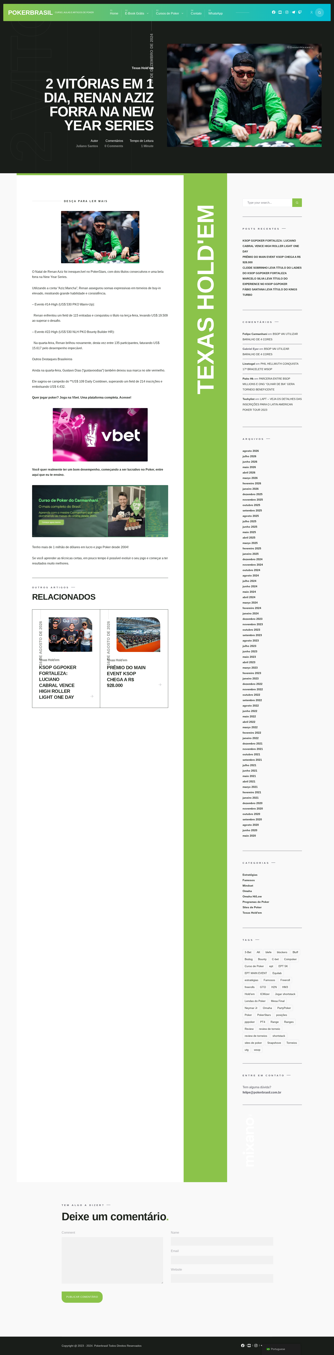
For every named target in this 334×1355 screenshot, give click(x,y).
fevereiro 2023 (252, 673)
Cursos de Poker (167, 13)
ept (271, 966)
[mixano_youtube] (280, 13)
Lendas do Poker (255, 1001)
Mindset (248, 885)
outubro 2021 (251, 754)
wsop (257, 1049)
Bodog (249, 959)
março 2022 (250, 727)
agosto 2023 (251, 640)
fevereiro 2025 (252, 548)
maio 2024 (249, 591)
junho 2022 (250, 711)
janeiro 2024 (251, 613)
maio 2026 (249, 467)
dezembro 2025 (252, 494)
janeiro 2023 (251, 678)
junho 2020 (250, 830)
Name (175, 1232)
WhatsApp (215, 13)
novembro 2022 (253, 689)
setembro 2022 (252, 700)
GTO (263, 987)
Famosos (249, 880)
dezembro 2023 (252, 618)
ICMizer (265, 994)
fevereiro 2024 (252, 608)
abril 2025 (249, 537)
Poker (248, 1014)
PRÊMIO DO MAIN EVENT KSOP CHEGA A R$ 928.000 (126, 676)
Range (275, 1021)
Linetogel (249, 363)
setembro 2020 (252, 819)
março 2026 (250, 477)
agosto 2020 (251, 824)
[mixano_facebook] (274, 13)
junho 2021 (250, 770)
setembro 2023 (252, 635)
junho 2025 (250, 526)
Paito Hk (248, 378)
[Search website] (319, 12)
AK (258, 952)
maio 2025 (249, 532)
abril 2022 (249, 721)
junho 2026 (250, 461)
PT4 (262, 1021)
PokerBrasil (30, 12)
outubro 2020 (251, 814)
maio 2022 (249, 716)
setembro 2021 (252, 759)
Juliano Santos (87, 146)
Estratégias (250, 874)
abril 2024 (249, 597)
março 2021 (250, 786)
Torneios (291, 1042)
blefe (269, 952)
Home (114, 13)
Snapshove (274, 1042)
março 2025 (250, 543)
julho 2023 (249, 645)
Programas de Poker (256, 901)
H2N (274, 987)
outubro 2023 (251, 629)
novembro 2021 (253, 748)
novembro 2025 (253, 499)
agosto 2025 (251, 515)
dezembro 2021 (252, 743)
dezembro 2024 (252, 559)
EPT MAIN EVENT (256, 973)
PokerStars (264, 1014)
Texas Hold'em (142, 68)
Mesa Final (278, 1001)
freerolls (250, 987)
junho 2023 (250, 651)
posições (281, 1014)
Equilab (277, 973)
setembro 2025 (252, 510)
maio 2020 (249, 835)
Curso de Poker (254, 966)
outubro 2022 (251, 694)
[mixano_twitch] (300, 13)
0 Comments (114, 146)
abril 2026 (249, 472)
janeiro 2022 (251, 738)
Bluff (295, 952)
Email (175, 1251)
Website (176, 1269)
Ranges (289, 1021)
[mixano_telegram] (293, 13)
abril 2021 (249, 781)
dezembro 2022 (252, 683)
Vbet (75, 397)
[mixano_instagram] (287, 13)
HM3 (285, 987)
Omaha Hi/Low (252, 896)
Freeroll (285, 980)
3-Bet (248, 952)
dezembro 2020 (252, 803)
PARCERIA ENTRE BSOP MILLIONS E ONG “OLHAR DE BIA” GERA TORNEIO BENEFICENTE (268, 384)
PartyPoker (284, 1007)
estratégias (251, 980)
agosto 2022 (251, 705)
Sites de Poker (252, 907)
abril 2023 (249, 662)
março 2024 (250, 602)
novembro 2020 (253, 808)
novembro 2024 (253, 564)
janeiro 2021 (251, 797)
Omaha (247, 891)
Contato (196, 13)
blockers (282, 952)
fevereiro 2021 (252, 792)
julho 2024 (249, 580)
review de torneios (256, 1035)
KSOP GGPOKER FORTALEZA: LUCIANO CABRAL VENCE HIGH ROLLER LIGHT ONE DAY (57, 682)
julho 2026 (249, 456)
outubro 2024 (251, 570)
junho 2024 (250, 586)
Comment (68, 1232)
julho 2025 (249, 521)
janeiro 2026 (251, 488)
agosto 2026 (251, 450)
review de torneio (269, 1028)
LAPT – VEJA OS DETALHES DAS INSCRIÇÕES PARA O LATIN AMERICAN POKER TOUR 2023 (272, 404)
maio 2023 (249, 656)
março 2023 (250, 667)
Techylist (249, 398)
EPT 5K (283, 966)
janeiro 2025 (251, 553)
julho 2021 (249, 765)
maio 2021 (249, 776)
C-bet (275, 959)
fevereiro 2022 (252, 732)
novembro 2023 (253, 624)
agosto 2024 (251, 575)
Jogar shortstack (285, 994)
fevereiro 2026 (252, 483)
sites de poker (253, 1042)
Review (249, 1028)
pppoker (250, 1021)
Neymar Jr (251, 1007)
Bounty (262, 959)
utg (247, 1049)
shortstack (279, 1035)
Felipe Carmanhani (255, 333)
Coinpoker (290, 959)
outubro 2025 (251, 505)
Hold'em (250, 994)
